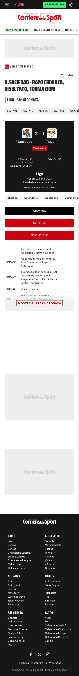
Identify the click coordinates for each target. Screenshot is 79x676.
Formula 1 (50, 541)
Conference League (19, 560)
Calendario (31, 198)
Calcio (70, 30)
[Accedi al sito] (71, 4)
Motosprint (14, 592)
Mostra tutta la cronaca (39, 303)
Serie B (12, 548)
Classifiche (51, 198)
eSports (49, 564)
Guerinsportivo (16, 596)
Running (49, 556)
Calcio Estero (15, 564)
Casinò (49, 640)
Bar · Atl (58, 110)
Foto (47, 621)
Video (48, 617)
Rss (47, 596)
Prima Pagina (52, 585)
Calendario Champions (58, 629)
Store (48, 589)
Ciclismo (50, 568)
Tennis (48, 552)
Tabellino (11, 198)
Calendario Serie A (47, 30)
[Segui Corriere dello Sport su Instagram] (48, 654)
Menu (70, 75)
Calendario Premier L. (57, 637)
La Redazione (15, 621)
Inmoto (12, 589)
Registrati (50, 604)
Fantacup (13, 604)
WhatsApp (55, 663)
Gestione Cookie (17, 629)
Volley (48, 560)
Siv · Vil (28, 110)
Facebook (23, 663)
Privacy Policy (15, 637)
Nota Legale (15, 625)
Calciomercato (16, 568)
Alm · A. (43, 110)
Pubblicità (50, 592)
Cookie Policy (15, 633)
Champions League (19, 552)
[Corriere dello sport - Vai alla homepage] (39, 17)
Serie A (12, 545)
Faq (10, 644)
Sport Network (16, 600)
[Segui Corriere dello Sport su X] (39, 654)
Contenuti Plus (17, 30)
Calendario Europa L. (57, 633)
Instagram (37, 663)
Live (21, 5)
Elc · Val (12, 110)
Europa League (16, 556)
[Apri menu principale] (7, 4)
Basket (49, 548)
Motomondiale (53, 545)
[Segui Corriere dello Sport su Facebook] (30, 654)
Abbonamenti (52, 581)
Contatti (12, 617)
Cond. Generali (16, 640)
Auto (10, 581)
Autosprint (14, 585)
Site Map (50, 600)
